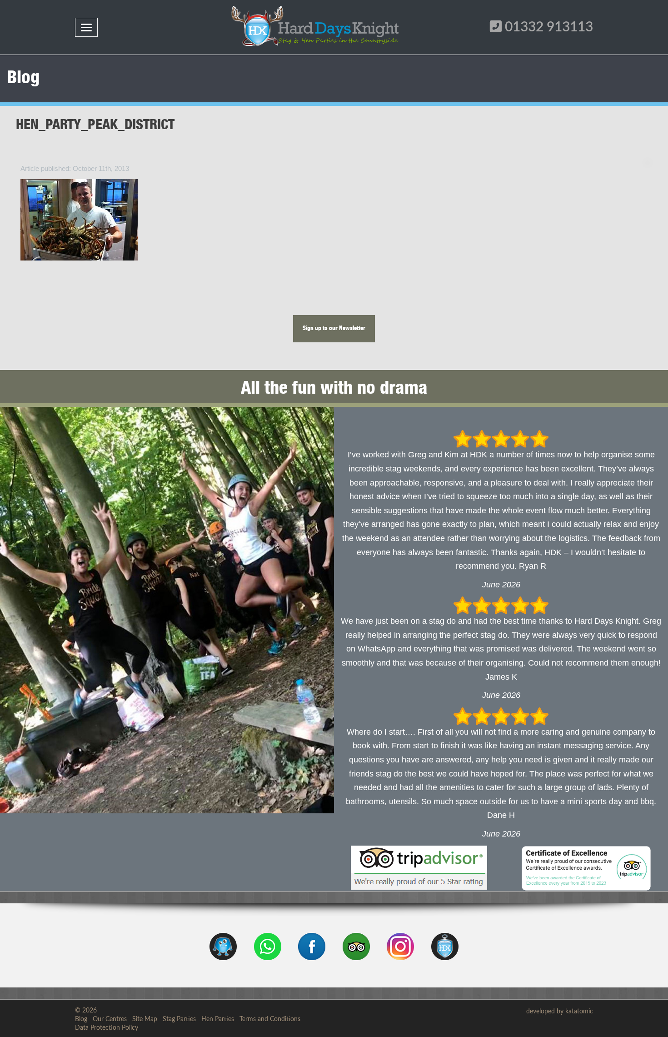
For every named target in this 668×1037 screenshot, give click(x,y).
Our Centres (110, 1019)
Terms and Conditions (269, 1019)
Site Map (144, 1019)
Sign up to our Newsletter (334, 328)
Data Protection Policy (106, 1028)
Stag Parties (179, 1019)
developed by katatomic (559, 1011)
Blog (81, 1019)
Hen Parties (217, 1019)
